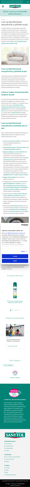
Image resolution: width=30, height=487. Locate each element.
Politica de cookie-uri (15, 485)
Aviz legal (8, 483)
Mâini (6, 472)
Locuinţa (7, 468)
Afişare (23, 251)
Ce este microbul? (9, 459)
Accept (15, 256)
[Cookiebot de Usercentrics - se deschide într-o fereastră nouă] (21, 225)
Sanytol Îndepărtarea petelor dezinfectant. (15, 185)
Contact (7, 450)
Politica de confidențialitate (18, 483)
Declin (15, 261)
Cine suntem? (8, 443)
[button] (10, 310)
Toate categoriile (8, 365)
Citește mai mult (12, 346)
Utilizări (7, 461)
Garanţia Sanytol (9, 446)
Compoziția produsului (10, 474)
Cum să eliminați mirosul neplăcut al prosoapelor (13, 340)
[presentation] (2, 291)
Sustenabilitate (9, 448)
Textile (3, 19)
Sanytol (15, 6)
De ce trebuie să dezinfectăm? (12, 457)
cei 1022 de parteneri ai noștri (14, 233)
